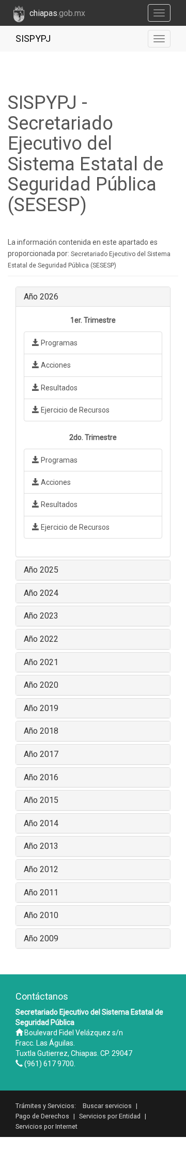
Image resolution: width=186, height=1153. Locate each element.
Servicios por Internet (47, 1126)
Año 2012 (41, 869)
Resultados (58, 388)
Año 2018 (41, 731)
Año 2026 (41, 297)
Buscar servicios (107, 1106)
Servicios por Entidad (110, 1116)
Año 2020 (41, 685)
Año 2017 (41, 754)
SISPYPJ (33, 38)
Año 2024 (41, 593)
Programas (58, 343)
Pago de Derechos (42, 1116)
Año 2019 (41, 708)
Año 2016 (41, 777)
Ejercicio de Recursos (74, 410)
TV (88, 1142)
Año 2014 (41, 823)
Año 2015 (41, 800)
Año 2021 (41, 662)
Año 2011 (41, 892)
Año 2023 (41, 616)
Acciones (55, 365)
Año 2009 (41, 938)
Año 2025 (41, 570)
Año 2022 (41, 639)
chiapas (57, 13)
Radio (110, 1142)
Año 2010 (41, 915)
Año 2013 (41, 846)
